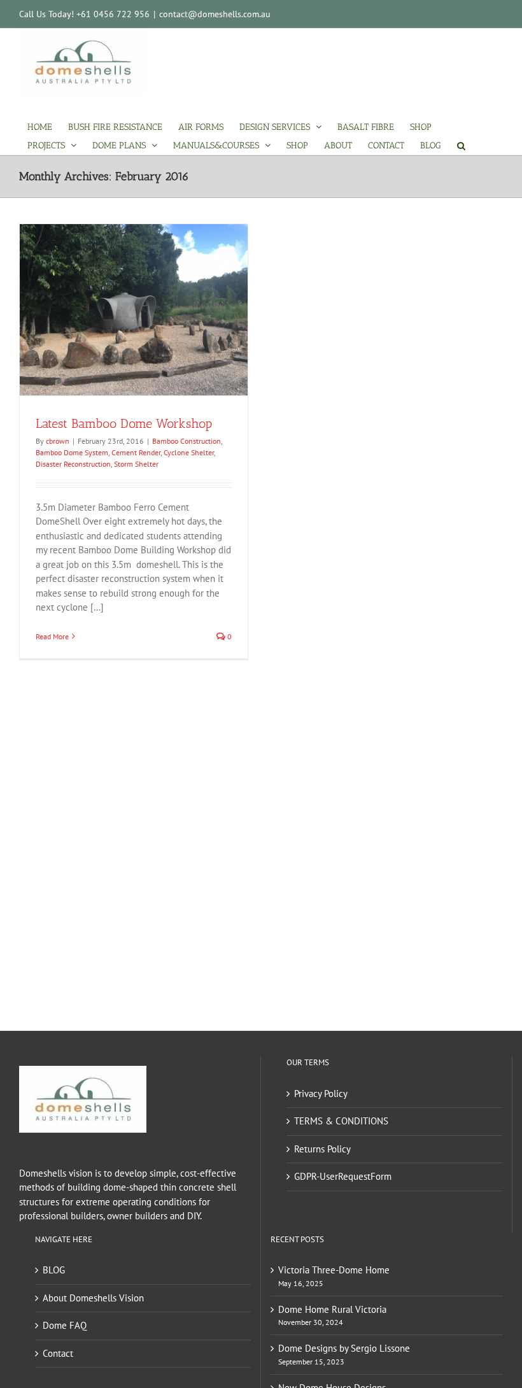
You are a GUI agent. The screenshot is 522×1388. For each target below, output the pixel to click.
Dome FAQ (65, 1325)
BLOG (54, 1270)
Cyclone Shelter (189, 452)
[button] (461, 145)
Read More (52, 636)
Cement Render (135, 452)
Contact (58, 1353)
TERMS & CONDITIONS (341, 1121)
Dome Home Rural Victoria (332, 1309)
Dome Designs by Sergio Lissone (344, 1348)
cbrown (57, 441)
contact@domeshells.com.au (215, 14)
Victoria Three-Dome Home (334, 1270)
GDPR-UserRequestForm (343, 1176)
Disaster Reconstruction (73, 464)
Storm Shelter (136, 464)
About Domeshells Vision (93, 1298)
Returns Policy (322, 1149)
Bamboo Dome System (72, 452)
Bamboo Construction (186, 441)
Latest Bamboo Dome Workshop (124, 423)
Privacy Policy (321, 1093)
